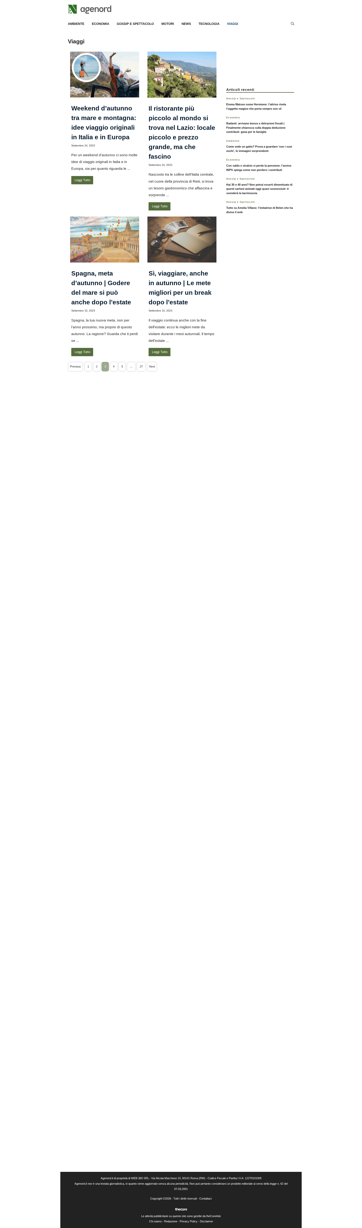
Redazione (170, 1221)
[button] (292, 24)
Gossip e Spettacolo (135, 24)
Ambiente (76, 24)
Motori (167, 24)
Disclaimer (206, 1221)
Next (152, 366)
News (186, 24)
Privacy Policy (188, 1221)
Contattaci (205, 1198)
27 (141, 366)
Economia (100, 24)
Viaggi (232, 24)
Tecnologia (209, 24)
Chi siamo (155, 1221)
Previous (75, 366)
